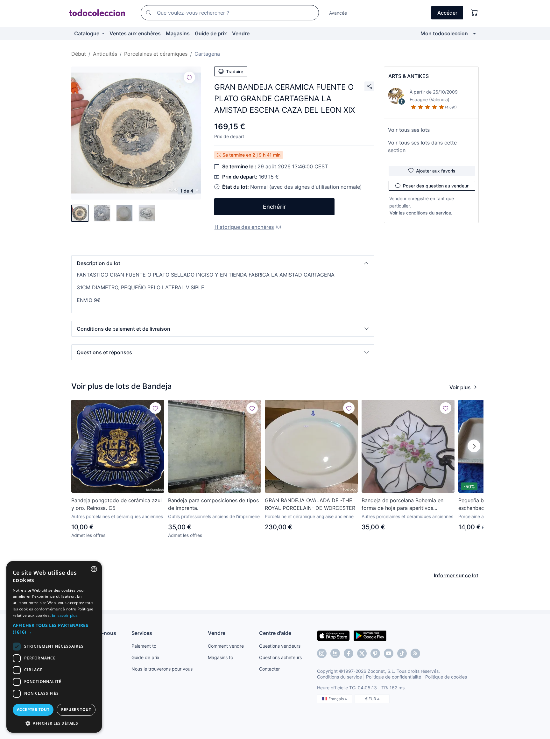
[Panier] (474, 13)
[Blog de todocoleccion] (415, 653)
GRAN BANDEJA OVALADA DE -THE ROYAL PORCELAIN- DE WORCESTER (310, 504)
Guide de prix (211, 33)
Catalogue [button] (87, 33)
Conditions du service (339, 676)
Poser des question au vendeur (436, 185)
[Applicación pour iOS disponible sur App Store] (333, 635)
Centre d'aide (275, 633)
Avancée (338, 13)
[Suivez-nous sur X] (362, 653)
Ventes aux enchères (135, 33)
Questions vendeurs (279, 646)
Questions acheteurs (280, 657)
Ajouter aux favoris (435, 170)
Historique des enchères (244, 227)
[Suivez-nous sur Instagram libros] (335, 653)
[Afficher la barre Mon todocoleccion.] (474, 33)
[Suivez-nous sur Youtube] (388, 653)
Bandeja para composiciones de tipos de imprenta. (213, 504)
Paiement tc (143, 646)
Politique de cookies (446, 676)
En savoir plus (65, 615)
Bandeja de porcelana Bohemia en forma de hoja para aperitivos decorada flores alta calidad (402, 504)
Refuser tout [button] (76, 709)
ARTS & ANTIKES (408, 76)
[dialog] (54, 647)
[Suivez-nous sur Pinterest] (375, 653)
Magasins (178, 33)
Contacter (269, 669)
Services (141, 633)
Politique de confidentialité (393, 676)
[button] (223, 263)
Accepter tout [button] (33, 709)
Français (336, 698)
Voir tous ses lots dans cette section (422, 146)
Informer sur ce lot (456, 575)
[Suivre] (189, 77)
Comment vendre (226, 646)
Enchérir (274, 206)
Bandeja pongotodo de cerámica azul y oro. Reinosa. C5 (116, 504)
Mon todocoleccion (444, 33)
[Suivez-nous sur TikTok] (402, 653)
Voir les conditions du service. (421, 212)
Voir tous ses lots (409, 130)
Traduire (234, 71)
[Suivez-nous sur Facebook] (348, 653)
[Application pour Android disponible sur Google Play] (370, 635)
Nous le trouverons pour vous (162, 669)
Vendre (241, 33)
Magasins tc (220, 657)
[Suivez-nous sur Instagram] (322, 653)
